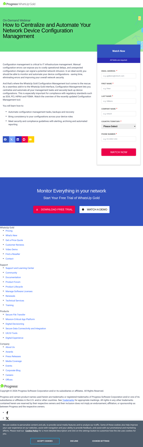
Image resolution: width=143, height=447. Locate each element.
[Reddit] (25, 139)
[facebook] (7, 413)
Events (9, 365)
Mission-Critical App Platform (20, 319)
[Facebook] (6, 139)
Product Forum (13, 282)
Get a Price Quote (14, 240)
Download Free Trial (57, 209)
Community (11, 272)
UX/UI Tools (11, 333)
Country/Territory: (110, 122)
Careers (9, 375)
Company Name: (108, 109)
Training (10, 305)
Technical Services (15, 300)
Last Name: (106, 96)
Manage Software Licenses (19, 291)
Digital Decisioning (15, 324)
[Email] (31, 139)
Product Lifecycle (14, 286)
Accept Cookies (45, 441)
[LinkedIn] (18, 139)
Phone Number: (108, 134)
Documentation (13, 277)
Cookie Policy (31, 430)
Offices (9, 379)
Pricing (9, 230)
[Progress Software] (9, 387)
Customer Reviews (15, 244)
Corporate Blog (13, 370)
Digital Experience (14, 338)
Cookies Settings (100, 441)
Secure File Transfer (15, 314)
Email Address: (108, 71)
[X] (7, 419)
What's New (11, 235)
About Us (10, 347)
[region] (71, 434)
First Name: (106, 84)
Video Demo (12, 249)
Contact (9, 258)
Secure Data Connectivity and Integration (26, 328)
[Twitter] (12, 139)
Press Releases (13, 356)
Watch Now (118, 152)
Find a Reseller (13, 254)
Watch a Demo (97, 209)
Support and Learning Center (20, 268)
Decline (74, 441)
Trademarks (68, 400)
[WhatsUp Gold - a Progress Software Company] (71, 3)
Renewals (10, 296)
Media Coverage (14, 361)
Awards (9, 351)
